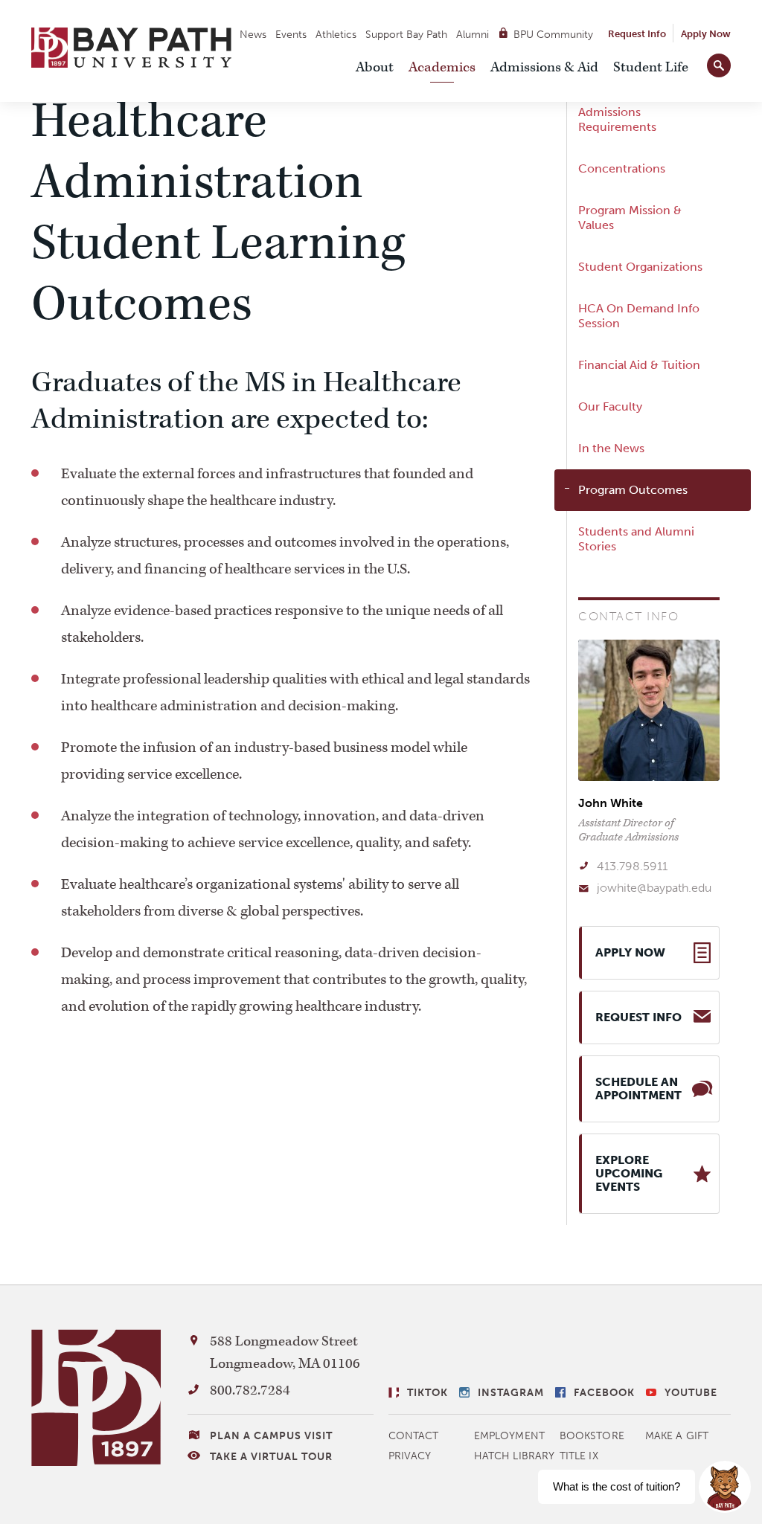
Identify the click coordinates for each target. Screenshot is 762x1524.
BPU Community (553, 34)
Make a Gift (676, 1436)
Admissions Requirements (617, 119)
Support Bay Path (406, 34)
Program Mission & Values (630, 217)
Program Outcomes (633, 490)
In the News (611, 448)
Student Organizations (640, 267)
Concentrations (621, 168)
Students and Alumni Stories (636, 538)
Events (291, 34)
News (253, 34)
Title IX (579, 1456)
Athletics (336, 34)
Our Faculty (610, 406)
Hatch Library (514, 1456)
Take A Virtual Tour (271, 1456)
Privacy (410, 1456)
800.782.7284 (250, 1390)
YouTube (691, 1392)
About (375, 67)
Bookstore (592, 1436)
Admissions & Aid (544, 67)
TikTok (427, 1392)
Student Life (650, 67)
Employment (509, 1436)
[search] (719, 62)
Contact (413, 1436)
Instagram (511, 1392)
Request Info (637, 33)
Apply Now (706, 33)
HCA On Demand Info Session (638, 315)
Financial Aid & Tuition (639, 365)
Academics (442, 67)
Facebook (604, 1392)
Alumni (472, 34)
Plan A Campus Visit (271, 1436)
